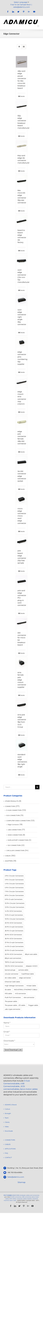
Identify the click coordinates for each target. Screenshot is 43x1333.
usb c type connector (12, 1009)
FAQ (6, 1153)
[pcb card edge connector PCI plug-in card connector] (21, 581)
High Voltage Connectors (14, 986)
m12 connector (20, 993)
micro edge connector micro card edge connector (22, 515)
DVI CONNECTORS (14, 845)
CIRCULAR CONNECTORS (15, 850)
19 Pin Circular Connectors (14, 919)
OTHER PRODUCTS (11, 801)
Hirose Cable (31, 986)
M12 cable (8, 993)
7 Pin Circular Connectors (14, 891)
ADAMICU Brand (11, 1105)
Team (7, 1118)
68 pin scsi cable (31, 954)
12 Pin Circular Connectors (14, 907)
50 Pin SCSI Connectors (13, 954)
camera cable (23, 970)
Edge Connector (13, 824)
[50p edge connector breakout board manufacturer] (21, 106)
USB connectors (26, 1197)
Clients (7, 1122)
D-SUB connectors (15, 1197)
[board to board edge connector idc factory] (21, 221)
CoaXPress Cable (27, 974)
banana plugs (10, 970)
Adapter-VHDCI (31, 966)
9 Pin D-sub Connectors (13, 899)
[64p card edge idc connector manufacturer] (21, 146)
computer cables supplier (24, 1198)
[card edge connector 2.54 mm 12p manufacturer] (21, 260)
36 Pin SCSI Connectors (13, 938)
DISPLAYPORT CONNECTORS (18, 840)
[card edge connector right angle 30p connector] (21, 300)
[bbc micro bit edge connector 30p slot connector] (21, 181)
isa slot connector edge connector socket (22, 476)
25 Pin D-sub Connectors (14, 927)
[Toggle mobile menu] (38, 26)
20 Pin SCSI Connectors (13, 923)
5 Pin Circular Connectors (14, 887)
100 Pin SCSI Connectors (14, 966)
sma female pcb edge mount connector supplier (22, 679)
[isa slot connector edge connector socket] (21, 462)
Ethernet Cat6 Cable (12, 982)
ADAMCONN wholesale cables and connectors (25, 1195)
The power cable (11, 1001)
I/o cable (8, 989)
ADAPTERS (9, 861)
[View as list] (24, 46)
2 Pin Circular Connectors (14, 876)
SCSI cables (12, 1198)
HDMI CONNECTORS (15, 835)
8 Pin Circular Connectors (14, 895)
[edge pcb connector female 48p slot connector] (21, 422)
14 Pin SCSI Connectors (13, 911)
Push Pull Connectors (13, 997)
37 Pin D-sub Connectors (14, 942)
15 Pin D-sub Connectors (14, 915)
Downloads (9, 1131)
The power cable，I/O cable (15, 1005)
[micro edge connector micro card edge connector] (21, 499)
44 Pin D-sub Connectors (14, 946)
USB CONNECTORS (14, 830)
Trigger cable (33, 1005)
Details (22, 96)
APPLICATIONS (10, 1149)
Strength (8, 1113)
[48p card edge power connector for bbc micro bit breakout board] (21, 62)
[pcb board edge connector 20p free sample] (21, 541)
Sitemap (21, 1182)
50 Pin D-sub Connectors (14, 950)
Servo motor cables (29, 1089)
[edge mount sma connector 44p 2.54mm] (21, 382)
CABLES (8, 856)
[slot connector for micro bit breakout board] (21, 623)
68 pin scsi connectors (13, 958)
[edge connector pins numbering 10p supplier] (21, 342)
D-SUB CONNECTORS (14, 810)
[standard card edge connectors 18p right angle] (21, 745)
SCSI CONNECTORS (13, 815)
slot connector (29, 997)
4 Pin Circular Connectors (14, 884)
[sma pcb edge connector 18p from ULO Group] (21, 705)
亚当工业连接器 (8, 1195)
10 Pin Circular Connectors (14, 903)
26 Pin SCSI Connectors (13, 935)
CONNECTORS (10, 806)
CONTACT (8, 1157)
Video (7, 1126)
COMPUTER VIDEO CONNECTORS (18, 820)
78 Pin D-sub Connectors (14, 962)
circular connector (11, 974)
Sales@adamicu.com (15, 1177)
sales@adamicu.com (21, 7)
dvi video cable (10, 978)
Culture (7, 1109)
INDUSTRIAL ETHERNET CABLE (25, 989)
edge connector (25, 978)
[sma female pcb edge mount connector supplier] (21, 663)
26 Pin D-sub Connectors (14, 931)
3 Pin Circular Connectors (14, 880)
